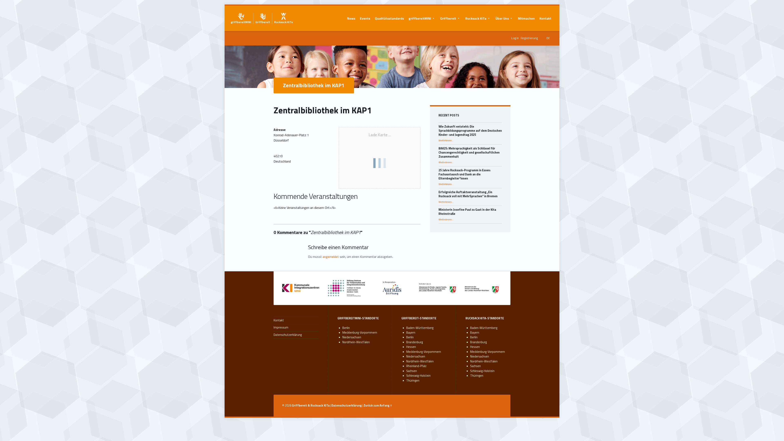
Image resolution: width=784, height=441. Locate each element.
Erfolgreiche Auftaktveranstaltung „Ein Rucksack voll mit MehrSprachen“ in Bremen (468, 194)
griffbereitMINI (420, 18)
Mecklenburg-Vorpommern (359, 332)
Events (365, 18)
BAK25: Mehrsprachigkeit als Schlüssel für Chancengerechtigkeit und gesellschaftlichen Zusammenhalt (469, 152)
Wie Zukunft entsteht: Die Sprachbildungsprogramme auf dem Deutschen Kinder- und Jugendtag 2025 (470, 130)
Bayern (410, 332)
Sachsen (411, 371)
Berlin (346, 328)
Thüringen (412, 380)
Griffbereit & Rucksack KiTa (311, 405)
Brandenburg (414, 342)
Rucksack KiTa (475, 18)
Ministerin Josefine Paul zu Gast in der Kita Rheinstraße (467, 211)
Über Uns (502, 18)
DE (548, 38)
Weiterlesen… (446, 140)
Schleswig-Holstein (418, 375)
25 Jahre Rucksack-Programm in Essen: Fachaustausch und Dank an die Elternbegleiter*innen (465, 174)
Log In (515, 38)
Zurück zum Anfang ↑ (377, 405)
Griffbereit (448, 18)
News (351, 18)
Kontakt (545, 18)
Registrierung (529, 38)
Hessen (411, 347)
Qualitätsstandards (389, 18)
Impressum (281, 327)
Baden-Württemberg (419, 328)
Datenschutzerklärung (288, 335)
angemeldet (331, 256)
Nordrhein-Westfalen (356, 342)
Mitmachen (526, 18)
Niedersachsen (351, 337)
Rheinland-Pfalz (416, 366)
